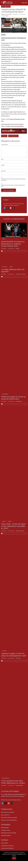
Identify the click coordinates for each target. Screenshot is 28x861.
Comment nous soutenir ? (7, 845)
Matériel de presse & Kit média (8, 832)
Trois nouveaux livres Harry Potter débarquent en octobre (13, 782)
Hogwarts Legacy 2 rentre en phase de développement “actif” (13, 654)
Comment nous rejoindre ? (7, 848)
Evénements (4, 266)
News (3, 6)
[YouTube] (10, 208)
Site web (3, 171)
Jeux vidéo (4, 650)
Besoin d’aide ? (4, 843)
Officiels (11, 266)
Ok (14, 858)
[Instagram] (7, 208)
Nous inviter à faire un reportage (9, 817)
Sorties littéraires (5, 778)
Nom (2, 159)
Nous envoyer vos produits (7, 812)
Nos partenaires (5, 827)
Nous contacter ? (5, 814)
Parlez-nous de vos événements (9, 820)
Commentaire (4, 144)
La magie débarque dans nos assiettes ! (12, 270)
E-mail (2, 165)
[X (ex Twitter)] (13, 208)
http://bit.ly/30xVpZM (17, 126)
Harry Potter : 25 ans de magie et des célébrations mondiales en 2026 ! (13, 526)
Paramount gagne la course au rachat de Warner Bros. (13, 398)
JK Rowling (4, 135)
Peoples (8, 6)
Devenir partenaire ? (6, 835)
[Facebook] (5, 208)
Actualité (4, 521)
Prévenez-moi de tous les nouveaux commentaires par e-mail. (13, 179)
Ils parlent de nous (5, 830)
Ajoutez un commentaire (6, 14)
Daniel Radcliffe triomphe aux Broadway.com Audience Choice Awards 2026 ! (13, 244)
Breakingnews (5, 393)
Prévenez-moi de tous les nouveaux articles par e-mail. (13, 185)
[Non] (26, 856)
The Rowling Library (13, 135)
